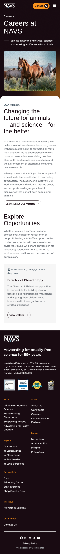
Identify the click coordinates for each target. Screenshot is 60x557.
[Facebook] (21, 537)
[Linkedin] (30, 537)
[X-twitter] (34, 537)
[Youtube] (38, 537)
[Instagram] (25, 537)
